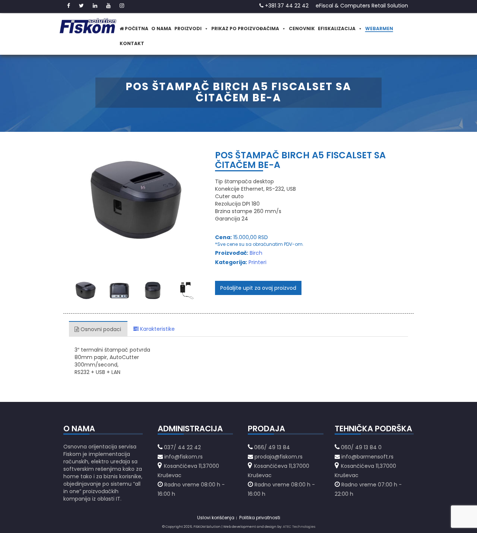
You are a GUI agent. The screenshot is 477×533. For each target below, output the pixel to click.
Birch (256, 253)
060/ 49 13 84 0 (361, 447)
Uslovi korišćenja (215, 517)
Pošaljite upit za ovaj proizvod (258, 288)
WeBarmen (379, 28)
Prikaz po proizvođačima (245, 28)
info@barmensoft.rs (367, 456)
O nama (161, 28)
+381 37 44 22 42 (286, 5)
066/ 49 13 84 (272, 447)
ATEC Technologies (299, 526)
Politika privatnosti (259, 517)
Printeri (257, 262)
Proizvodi (188, 28)
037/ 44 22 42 (182, 447)
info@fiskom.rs (183, 456)
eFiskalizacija (337, 28)
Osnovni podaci (100, 329)
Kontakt (132, 43)
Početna (136, 28)
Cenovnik (302, 28)
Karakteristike (157, 329)
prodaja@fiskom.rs (279, 456)
